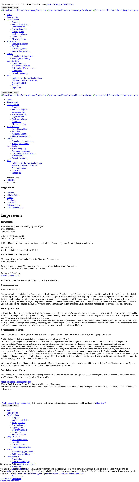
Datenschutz (13, 403)
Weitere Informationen (9, 481)
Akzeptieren (5, 478)
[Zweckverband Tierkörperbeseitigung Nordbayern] (69, 10)
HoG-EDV (101, 403)
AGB (4, 403)
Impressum (25, 403)
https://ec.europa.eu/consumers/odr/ (16, 382)
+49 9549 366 (52, 5)
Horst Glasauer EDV (10, 276)
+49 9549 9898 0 (66, 5)
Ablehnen (15, 478)
